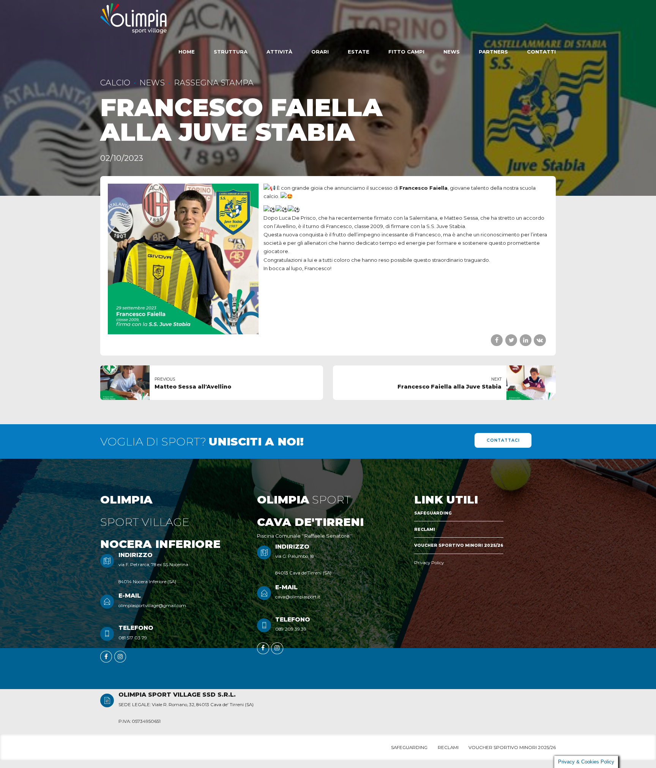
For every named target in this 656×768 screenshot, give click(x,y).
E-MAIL (129, 595)
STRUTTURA (231, 52)
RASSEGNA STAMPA (214, 82)
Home (186, 52)
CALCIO (115, 82)
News (451, 52)
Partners (493, 52)
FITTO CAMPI (406, 52)
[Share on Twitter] (511, 340)
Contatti (541, 52)
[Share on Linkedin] (525, 340)
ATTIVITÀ (279, 52)
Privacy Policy (429, 562)
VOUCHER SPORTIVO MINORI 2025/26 (458, 545)
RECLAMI (424, 529)
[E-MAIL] (107, 601)
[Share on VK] (540, 340)
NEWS (152, 82)
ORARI (320, 52)
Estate (358, 52)
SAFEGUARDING (433, 513)
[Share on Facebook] (497, 340)
